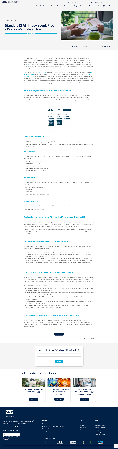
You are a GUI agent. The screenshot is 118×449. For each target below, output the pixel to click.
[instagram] (17, 426)
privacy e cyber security (101, 434)
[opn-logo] (100, 442)
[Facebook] (102, 46)
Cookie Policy (105, 446)
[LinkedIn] (105, 46)
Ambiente (97, 429)
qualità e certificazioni (100, 427)
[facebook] (15, 426)
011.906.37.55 (73, 2)
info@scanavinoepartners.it (100, 2)
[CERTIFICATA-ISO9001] (73, 442)
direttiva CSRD (42, 72)
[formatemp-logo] (91, 442)
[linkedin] (19, 426)
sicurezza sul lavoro (100, 425)
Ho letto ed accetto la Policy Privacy (46, 358)
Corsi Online (98, 432)
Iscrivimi (59, 361)
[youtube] (22, 426)
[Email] (112, 46)
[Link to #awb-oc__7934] (109, 5)
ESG (28, 64)
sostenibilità (98, 423)
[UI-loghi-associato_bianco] (46, 442)
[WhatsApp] (107, 46)
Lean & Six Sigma (98, 430)
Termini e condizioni (111, 446)
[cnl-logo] (83, 442)
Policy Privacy (99, 446)
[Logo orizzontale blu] (11, 1)
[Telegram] (109, 46)
